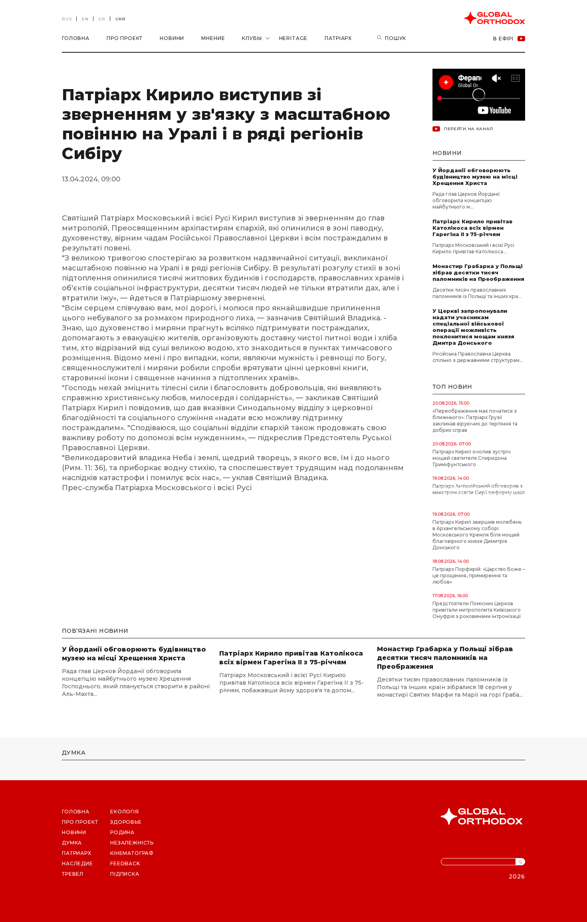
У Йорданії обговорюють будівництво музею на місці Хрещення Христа (475, 176)
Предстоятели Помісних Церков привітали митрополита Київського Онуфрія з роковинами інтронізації (476, 609)
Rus (67, 19)
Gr (102, 19)
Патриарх (76, 853)
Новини (172, 38)
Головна (75, 38)
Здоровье (126, 822)
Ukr (120, 19)
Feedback (125, 863)
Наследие (77, 863)
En (85, 19)
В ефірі (503, 39)
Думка (72, 843)
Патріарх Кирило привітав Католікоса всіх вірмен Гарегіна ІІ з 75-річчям (472, 227)
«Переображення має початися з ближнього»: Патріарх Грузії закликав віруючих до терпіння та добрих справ (475, 420)
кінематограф (132, 853)
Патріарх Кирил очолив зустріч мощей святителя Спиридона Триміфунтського (471, 458)
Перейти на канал (468, 128)
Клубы (252, 38)
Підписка (124, 874)
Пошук (395, 38)
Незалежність (132, 843)
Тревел (72, 874)
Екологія (124, 812)
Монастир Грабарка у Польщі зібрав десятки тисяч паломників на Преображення (478, 272)
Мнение (213, 38)
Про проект (125, 38)
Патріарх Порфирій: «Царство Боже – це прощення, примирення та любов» (478, 575)
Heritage (293, 38)
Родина (122, 832)
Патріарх (338, 38)
